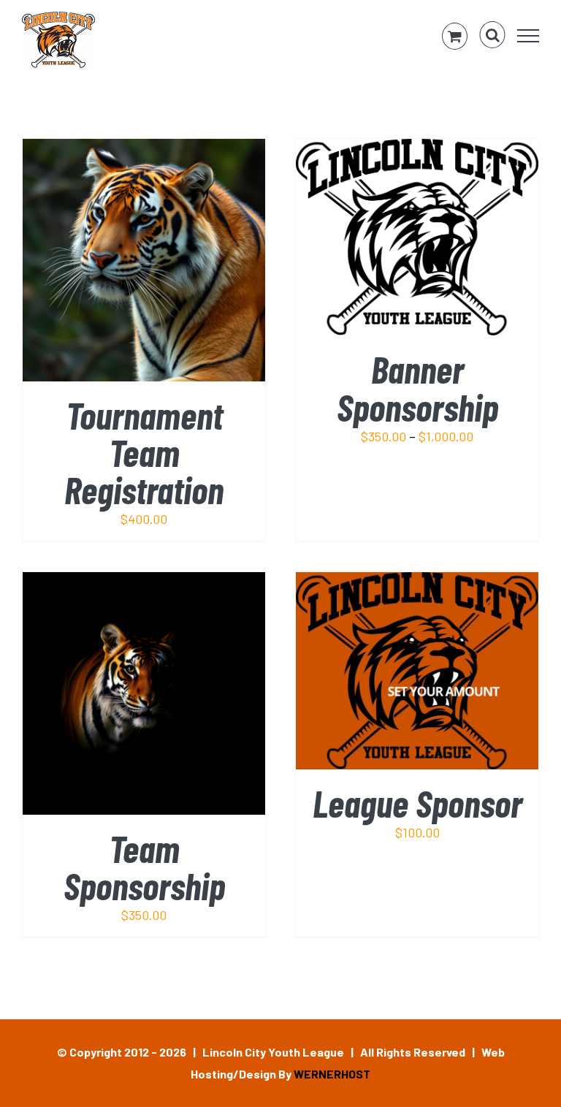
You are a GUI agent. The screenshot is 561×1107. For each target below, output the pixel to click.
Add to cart (113, 264)
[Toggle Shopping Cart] (455, 36)
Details (185, 264)
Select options (386, 240)
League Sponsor (417, 802)
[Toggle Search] (492, 35)
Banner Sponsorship (417, 387)
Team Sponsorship (144, 867)
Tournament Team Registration (144, 451)
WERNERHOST (332, 1074)
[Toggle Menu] (528, 35)
